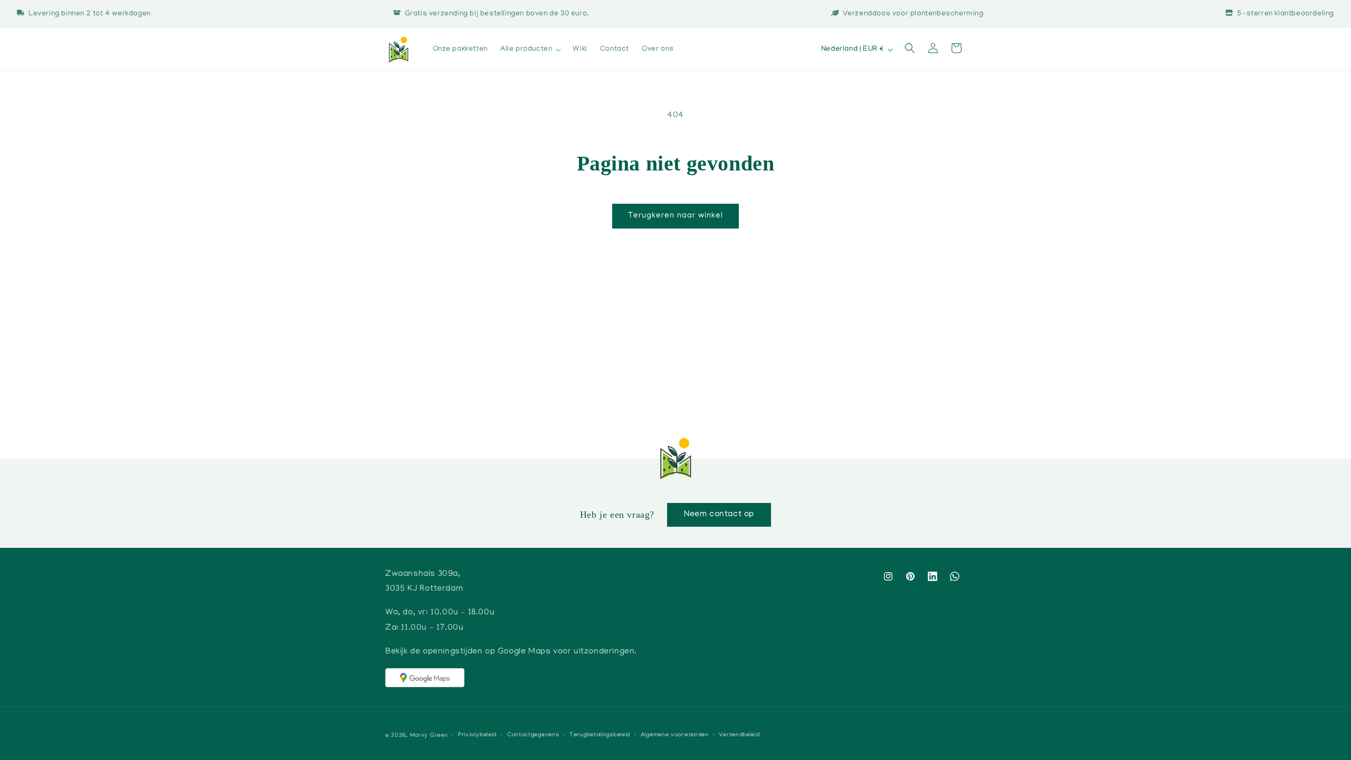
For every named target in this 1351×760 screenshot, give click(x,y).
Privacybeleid (477, 735)
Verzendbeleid (739, 735)
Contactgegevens (533, 735)
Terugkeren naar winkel (675, 216)
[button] (530, 50)
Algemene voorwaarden (675, 735)
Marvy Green (429, 736)
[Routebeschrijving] (424, 677)
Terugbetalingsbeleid (599, 735)
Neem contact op (719, 514)
